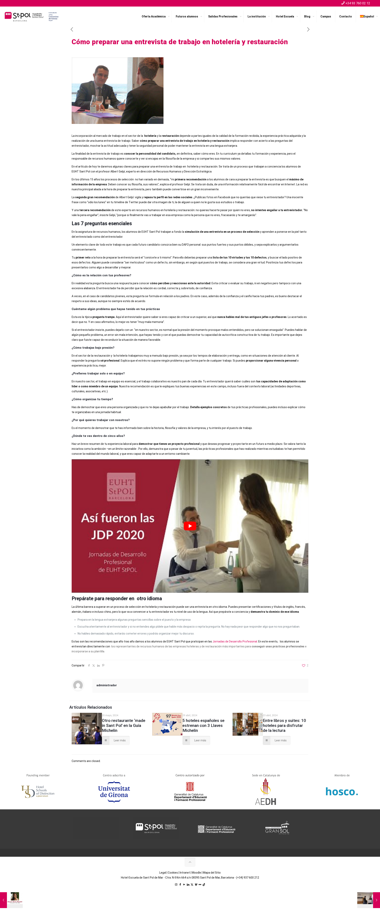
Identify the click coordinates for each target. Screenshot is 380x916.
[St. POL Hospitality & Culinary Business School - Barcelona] (31, 16)
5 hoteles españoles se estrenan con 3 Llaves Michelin (203, 725)
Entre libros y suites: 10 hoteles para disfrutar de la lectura (284, 725)
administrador (106, 685)
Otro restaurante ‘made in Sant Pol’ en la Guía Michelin (123, 725)
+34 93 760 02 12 (357, 3)
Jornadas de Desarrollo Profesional (235, 641)
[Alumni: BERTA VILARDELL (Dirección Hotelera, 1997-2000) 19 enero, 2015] (11, 900)
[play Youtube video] (190, 525)
